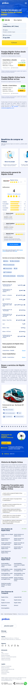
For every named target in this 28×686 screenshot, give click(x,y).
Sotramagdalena (5, 608)
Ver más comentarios (14, 244)
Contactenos (4, 673)
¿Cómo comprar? (5, 653)
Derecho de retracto (5, 667)
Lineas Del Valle (17, 597)
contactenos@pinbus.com (7, 108)
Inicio (2, 614)
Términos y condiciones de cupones (8, 656)
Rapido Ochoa (4, 597)
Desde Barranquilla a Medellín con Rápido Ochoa (6, 585)
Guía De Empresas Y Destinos (11, 614)
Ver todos (24, 528)
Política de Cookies (5, 672)
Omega (3, 600)
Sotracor (16, 605)
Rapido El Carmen (5, 602)
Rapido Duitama (18, 600)
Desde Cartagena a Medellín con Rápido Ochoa (19, 579)
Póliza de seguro (4, 670)
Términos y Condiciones (6, 666)
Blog (2, 652)
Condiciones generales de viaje (7, 669)
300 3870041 (15, 106)
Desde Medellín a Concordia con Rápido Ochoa (19, 565)
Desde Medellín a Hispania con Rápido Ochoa (6, 565)
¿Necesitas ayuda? (8, 626)
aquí (16, 251)
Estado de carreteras (5, 655)
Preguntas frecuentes (5, 658)
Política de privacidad (5, 659)
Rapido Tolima (17, 602)
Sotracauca (4, 605)
